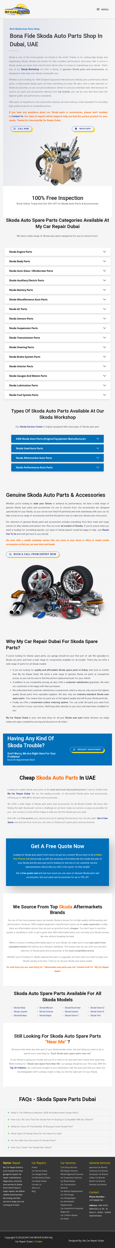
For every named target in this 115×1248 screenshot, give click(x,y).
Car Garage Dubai (39, 1174)
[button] (57, 1112)
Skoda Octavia (46, 1011)
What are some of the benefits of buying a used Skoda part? (42, 1126)
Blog (34, 1191)
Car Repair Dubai (39, 1181)
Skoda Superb (71, 1011)
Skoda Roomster (73, 1008)
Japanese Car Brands (98, 1167)
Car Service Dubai (39, 1170)
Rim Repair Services (69, 1170)
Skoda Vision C (72, 1015)
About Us (36, 1187)
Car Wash (64, 1218)
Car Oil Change (67, 1194)
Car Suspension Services (71, 1177)
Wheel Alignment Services (71, 1174)
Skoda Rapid (45, 1015)
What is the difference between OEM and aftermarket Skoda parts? (45, 1113)
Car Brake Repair (67, 1181)
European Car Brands (98, 1174)
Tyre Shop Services (68, 1167)
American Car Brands (98, 1170)
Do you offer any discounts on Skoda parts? (33, 1140)
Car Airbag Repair (68, 1198)
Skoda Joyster (20, 1011)
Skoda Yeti (95, 1015)
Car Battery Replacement (71, 1191)
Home (34, 1167)
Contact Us (36, 1184)
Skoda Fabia (19, 1008)
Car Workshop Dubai (41, 1177)
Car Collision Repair (69, 1215)
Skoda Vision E (97, 1011)
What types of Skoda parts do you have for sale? (36, 1133)
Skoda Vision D (97, 1008)
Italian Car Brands (97, 1177)
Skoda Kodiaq (20, 1015)
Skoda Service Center (31, 426)
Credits (38, 1241)
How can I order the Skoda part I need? (31, 1147)
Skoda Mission (46, 1008)
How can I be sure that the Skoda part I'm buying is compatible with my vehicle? (52, 1119)
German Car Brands (98, 1184)
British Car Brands (97, 1181)
